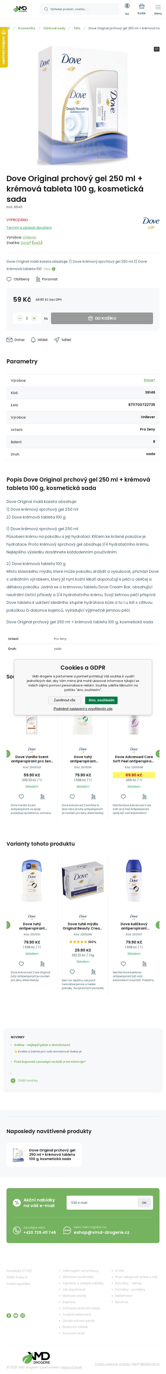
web (37, 242)
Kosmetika (26, 28)
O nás (119, 1271)
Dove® (26, 242)
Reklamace (123, 1296)
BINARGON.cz (150, 1364)
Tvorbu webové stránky (112, 1364)
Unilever (30, 237)
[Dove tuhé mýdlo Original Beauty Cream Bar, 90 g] (83, 881)
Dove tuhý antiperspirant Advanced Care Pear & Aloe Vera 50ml (83, 759)
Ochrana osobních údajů (81, 1308)
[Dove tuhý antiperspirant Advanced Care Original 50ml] (32, 881)
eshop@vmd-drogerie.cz (101, 1232)
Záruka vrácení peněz (78, 1321)
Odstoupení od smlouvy (80, 1271)
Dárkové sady (54, 28)
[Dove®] (151, 230)
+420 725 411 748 (39, 1232)
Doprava (68, 1302)
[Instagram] (22, 1315)
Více (47, 269)
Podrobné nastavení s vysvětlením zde (83, 709)
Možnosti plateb (74, 1296)
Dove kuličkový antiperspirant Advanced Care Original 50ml (134, 926)
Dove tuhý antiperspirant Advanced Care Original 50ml (32, 926)
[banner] (20, 9)
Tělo (76, 28)
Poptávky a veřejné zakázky (83, 1283)
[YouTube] (15, 1315)
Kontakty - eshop (128, 1283)
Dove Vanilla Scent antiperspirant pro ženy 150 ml (32, 759)
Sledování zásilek (75, 1327)
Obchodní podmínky (78, 1277)
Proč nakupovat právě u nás (136, 1277)
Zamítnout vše (64, 700)
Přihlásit (144, 1203)
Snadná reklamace (76, 1314)
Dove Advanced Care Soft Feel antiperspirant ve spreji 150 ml (134, 759)
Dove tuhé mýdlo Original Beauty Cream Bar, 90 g (83, 926)
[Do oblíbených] (21, 796)
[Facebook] (8, 1315)
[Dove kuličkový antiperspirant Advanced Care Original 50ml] (134, 881)
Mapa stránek (72, 1367)
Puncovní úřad (73, 1333)
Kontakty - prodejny (130, 1289)
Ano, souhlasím (101, 700)
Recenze (121, 1302)
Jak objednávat (74, 1289)
